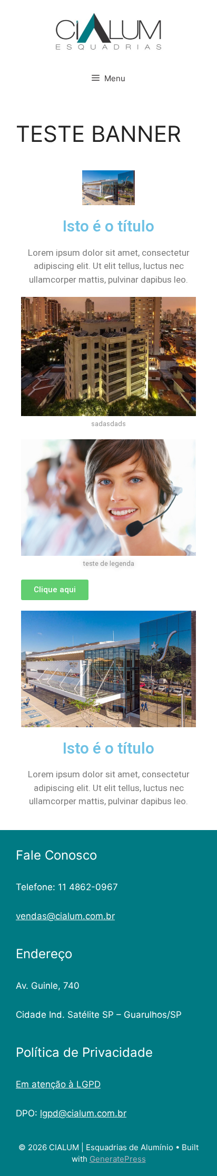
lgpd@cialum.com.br (83, 1113)
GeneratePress (118, 1159)
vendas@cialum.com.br (65, 916)
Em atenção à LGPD (58, 1084)
